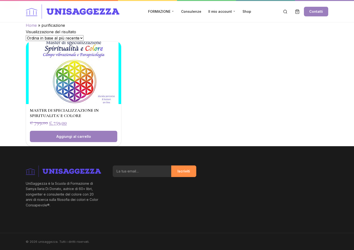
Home (31, 25)
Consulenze (191, 11)
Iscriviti (183, 171)
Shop (247, 11)
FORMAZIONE (159, 11)
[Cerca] (285, 11)
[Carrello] (297, 11)
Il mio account (220, 11)
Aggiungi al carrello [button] (73, 136)
